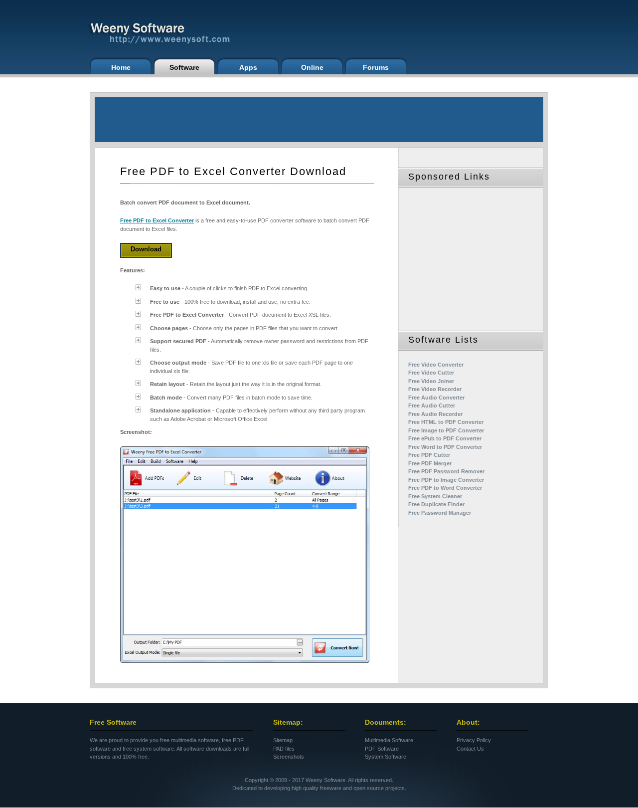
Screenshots (288, 757)
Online (312, 67)
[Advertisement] (319, 119)
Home (121, 67)
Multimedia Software (389, 740)
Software (184, 67)
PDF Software (382, 749)
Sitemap (283, 740)
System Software (385, 757)
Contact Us (470, 749)
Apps (248, 67)
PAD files (284, 749)
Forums (376, 67)
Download (146, 249)
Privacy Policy (474, 740)
